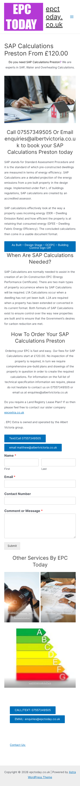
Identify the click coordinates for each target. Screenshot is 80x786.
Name (10, 455)
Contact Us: (18, 744)
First (7, 468)
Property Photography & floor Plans (22, 615)
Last (44, 468)
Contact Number (17, 494)
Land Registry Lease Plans (58, 615)
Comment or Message (23, 511)
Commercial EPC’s (40, 682)
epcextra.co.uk (14, 412)
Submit (12, 545)
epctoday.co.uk (54, 16)
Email (9, 477)
